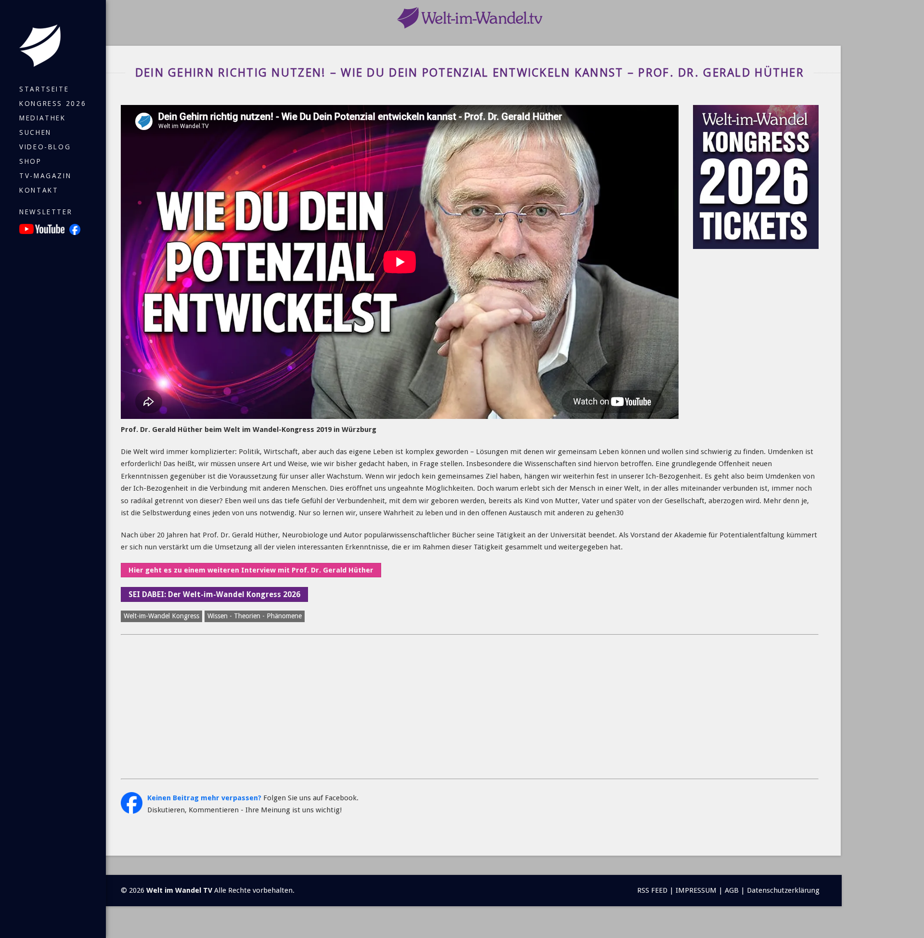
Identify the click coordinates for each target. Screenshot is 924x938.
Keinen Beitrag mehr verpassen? (204, 798)
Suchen (35, 132)
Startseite (44, 89)
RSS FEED (652, 890)
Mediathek (42, 118)
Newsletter (45, 212)
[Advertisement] (409, 706)
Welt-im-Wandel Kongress (161, 616)
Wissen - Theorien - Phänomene (254, 616)
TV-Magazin (45, 175)
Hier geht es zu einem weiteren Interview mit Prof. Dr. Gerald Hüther (250, 570)
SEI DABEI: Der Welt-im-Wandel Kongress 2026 (214, 594)
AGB (732, 890)
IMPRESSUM (696, 890)
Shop (30, 161)
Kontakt (38, 190)
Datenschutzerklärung (783, 890)
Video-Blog (45, 147)
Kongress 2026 (52, 103)
